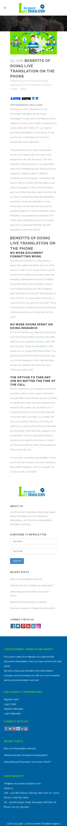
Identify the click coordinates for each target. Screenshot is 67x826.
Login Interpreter (12, 713)
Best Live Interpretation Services (26, 579)
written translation (30, 265)
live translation (25, 132)
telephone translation (38, 215)
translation (48, 293)
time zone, (40, 412)
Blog (33, 81)
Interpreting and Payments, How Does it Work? (27, 762)
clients (24, 173)
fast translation (46, 197)
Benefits (20, 238)
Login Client (10, 704)
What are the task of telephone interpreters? (32, 585)
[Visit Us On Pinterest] (23, 627)
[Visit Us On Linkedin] (33, 627)
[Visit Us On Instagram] (38, 627)
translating (15, 279)
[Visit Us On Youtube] (28, 627)
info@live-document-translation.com (22, 783)
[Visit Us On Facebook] (12, 627)
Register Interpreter (13, 709)
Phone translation (31, 85)
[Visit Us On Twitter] (17, 627)
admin (48, 85)
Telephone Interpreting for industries (28, 602)
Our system (44, 417)
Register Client (11, 699)
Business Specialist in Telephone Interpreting (32, 608)
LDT (36, 128)
